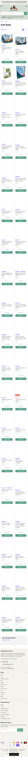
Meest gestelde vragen (5, 718)
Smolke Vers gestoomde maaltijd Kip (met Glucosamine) (7, 243)
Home (2, 21)
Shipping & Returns (5, 708)
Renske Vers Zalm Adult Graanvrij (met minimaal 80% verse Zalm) (20, 180)
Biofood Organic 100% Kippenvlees (20, 115)
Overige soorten (4, 688)
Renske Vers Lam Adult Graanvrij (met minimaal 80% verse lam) (20, 84)
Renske (3, 51)
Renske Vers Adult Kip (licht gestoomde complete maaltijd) (6, 337)
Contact (2, 706)
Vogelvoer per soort (5, 678)
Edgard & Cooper (18, 213)
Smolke (3, 85)
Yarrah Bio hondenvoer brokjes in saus (7, 490)
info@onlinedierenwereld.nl (7, 664)
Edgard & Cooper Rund (7, 399)
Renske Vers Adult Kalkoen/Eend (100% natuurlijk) (6, 369)
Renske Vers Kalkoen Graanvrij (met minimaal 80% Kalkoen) (20, 589)
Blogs (2, 696)
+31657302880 (5, 661)
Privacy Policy (3, 712)
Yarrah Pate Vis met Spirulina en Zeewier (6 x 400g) (7, 181)
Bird (1, 680)
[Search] (25, 13)
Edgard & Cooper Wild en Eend (7, 461)
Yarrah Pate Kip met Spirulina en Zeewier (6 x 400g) (20, 148)
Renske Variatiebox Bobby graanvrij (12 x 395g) (20, 52)
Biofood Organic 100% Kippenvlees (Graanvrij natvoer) (20, 274)
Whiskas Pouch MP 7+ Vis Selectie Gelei (7, 212)
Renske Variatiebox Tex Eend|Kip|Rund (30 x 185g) (7, 48)
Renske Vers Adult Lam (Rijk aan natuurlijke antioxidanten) (20, 621)
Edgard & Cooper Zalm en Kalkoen (20, 430)
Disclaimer (3, 716)
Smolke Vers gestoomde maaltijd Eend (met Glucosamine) (7, 147)
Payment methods (4, 710)
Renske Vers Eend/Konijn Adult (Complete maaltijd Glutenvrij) (20, 306)
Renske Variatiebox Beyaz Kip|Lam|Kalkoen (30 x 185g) (20, 493)
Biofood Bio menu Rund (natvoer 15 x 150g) (7, 557)
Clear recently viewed (6, 639)
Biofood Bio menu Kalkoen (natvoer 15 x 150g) (20, 557)
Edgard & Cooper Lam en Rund (7, 430)
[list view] (25, 29)
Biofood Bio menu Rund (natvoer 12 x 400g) (7, 305)
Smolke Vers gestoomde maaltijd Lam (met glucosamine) (20, 243)
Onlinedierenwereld (5, 213)
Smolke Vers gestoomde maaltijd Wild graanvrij (7, 83)
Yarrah (16, 150)
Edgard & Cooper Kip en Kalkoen (20, 400)
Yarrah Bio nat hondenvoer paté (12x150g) (19, 461)
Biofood (16, 116)
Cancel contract (14, 754)
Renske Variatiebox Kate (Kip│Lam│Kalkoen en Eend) (7, 274)
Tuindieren (3, 692)
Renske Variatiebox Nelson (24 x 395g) (6, 524)
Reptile (2, 686)
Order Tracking (4, 698)
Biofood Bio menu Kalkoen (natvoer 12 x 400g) (6, 589)
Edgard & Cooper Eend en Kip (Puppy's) (20, 212)
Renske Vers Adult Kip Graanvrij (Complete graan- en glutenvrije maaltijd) (20, 525)
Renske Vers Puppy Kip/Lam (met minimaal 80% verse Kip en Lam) (20, 337)
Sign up (20, 730)
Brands (2, 694)
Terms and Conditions (5, 714)
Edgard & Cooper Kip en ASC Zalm (20, 368)
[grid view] (23, 29)
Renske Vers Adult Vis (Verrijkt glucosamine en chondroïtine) (7, 621)
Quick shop (7, 59)
